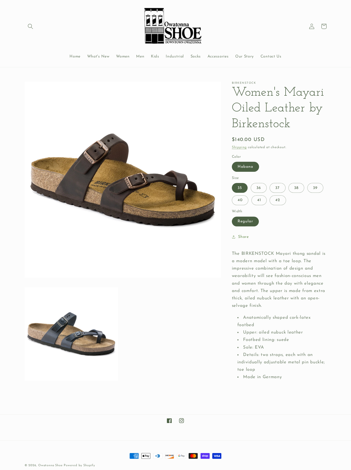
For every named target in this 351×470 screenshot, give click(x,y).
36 (258, 188)
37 (277, 188)
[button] (31, 26)
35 (240, 188)
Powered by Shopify (79, 465)
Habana (245, 166)
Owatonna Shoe (50, 465)
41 (259, 200)
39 (315, 188)
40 (240, 200)
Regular (245, 221)
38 (296, 188)
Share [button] (243, 237)
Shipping (239, 147)
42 (277, 200)
